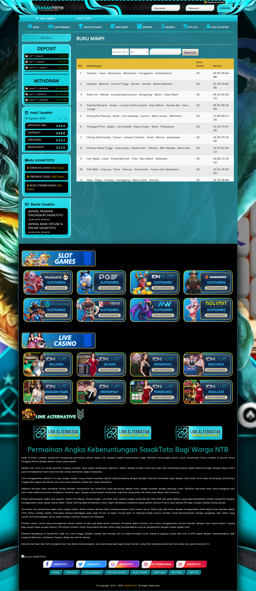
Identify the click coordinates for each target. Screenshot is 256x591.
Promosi (169, 27)
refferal (177, 572)
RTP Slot (193, 27)
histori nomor (116, 572)
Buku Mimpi (121, 27)
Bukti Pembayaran (160, 564)
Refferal (147, 27)
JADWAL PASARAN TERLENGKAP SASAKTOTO (45, 213)
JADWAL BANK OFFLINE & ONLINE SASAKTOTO (45, 226)
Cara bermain (61, 27)
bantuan (159, 572)
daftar (193, 572)
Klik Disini (57, 168)
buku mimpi (140, 572)
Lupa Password (219, 27)
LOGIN (225, 8)
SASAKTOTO (126, 564)
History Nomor (92, 27)
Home (35, 27)
